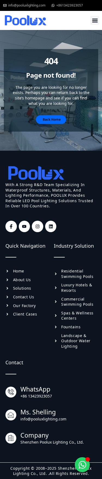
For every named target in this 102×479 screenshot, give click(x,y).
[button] (94, 20)
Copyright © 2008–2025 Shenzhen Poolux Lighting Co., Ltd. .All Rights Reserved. (50, 471)
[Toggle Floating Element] (82, 464)
